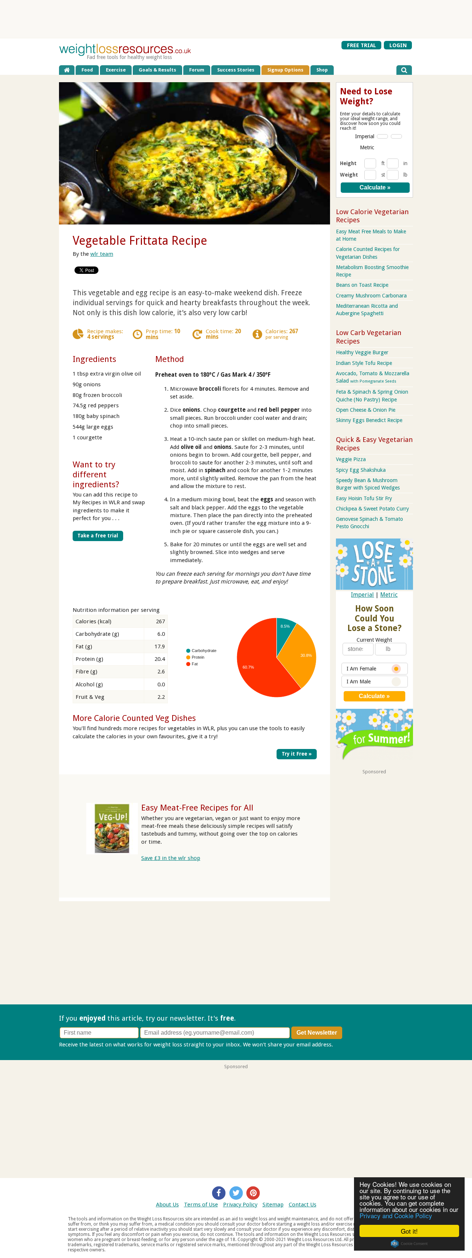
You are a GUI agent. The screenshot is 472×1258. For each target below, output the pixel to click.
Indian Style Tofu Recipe (364, 363)
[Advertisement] (236, 18)
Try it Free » (297, 754)
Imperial (364, 136)
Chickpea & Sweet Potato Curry (372, 509)
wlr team (101, 254)
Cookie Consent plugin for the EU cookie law (409, 1244)
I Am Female (361, 669)
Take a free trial (97, 536)
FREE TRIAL (361, 45)
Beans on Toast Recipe (362, 285)
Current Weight (374, 640)
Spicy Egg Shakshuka (361, 470)
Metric (367, 147)
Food (87, 70)
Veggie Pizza (351, 459)
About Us (167, 1204)
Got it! (409, 1231)
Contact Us (302, 1204)
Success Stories (235, 70)
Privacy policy (351, 1044)
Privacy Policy (240, 1204)
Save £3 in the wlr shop (170, 858)
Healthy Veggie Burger (362, 352)
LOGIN (398, 45)
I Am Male (359, 681)
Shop (322, 70)
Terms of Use (201, 1204)
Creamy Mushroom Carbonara (371, 296)
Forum (196, 70)
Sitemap (273, 1204)
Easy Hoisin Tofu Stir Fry (364, 498)
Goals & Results (157, 70)
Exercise (116, 70)
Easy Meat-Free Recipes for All (197, 807)
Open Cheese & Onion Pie (365, 410)
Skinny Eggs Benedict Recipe (369, 420)
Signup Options (285, 70)
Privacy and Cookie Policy (396, 1215)
